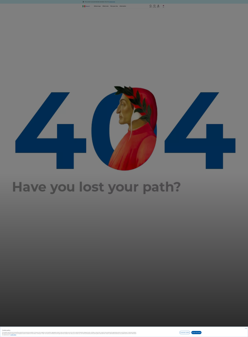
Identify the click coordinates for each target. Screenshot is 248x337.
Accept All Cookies (196, 332)
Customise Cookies (184, 332)
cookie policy (13, 334)
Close (246, 328)
